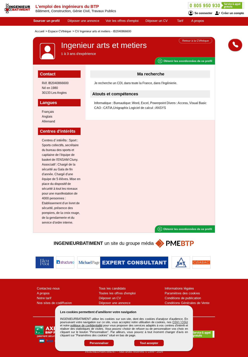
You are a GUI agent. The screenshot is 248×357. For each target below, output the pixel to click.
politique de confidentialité (86, 325)
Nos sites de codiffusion (54, 303)
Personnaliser (99, 343)
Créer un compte (232, 13)
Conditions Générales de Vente (187, 303)
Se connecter (203, 13)
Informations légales (179, 288)
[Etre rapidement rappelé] (233, 45)
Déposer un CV (157, 21)
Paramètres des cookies (182, 293)
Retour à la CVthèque (195, 40)
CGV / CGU (180, 322)
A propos (197, 21)
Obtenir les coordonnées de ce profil (187, 229)
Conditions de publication (183, 298)
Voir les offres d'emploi (122, 21)
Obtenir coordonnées (187, 60)
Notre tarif (44, 298)
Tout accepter (149, 343)
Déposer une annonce (83, 21)
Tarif (180, 21)
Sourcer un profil (46, 21)
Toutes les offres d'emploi (117, 293)
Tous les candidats (112, 288)
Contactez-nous (48, 288)
